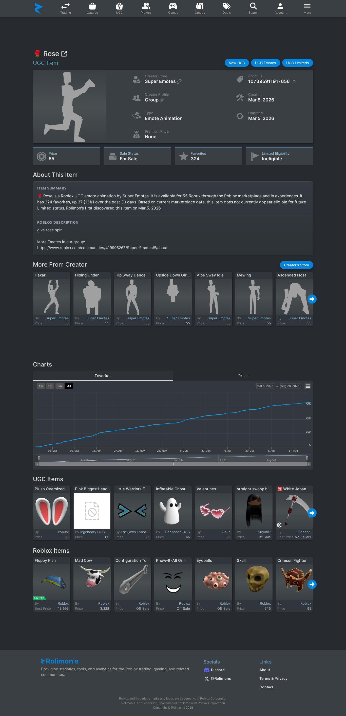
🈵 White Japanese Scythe (302, 488)
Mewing (244, 275)
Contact (266, 687)
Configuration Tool (133, 560)
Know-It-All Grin (171, 560)
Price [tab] (243, 375)
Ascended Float (291, 275)
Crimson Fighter (292, 560)
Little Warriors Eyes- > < (138, 488)
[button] (237, 63)
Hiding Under (87, 275)
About (264, 670)
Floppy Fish (45, 560)
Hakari (41, 275)
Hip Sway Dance (131, 275)
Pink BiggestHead (91, 488)
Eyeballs (204, 560)
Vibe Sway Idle (210, 275)
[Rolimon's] (39, 8)
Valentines (206, 488)
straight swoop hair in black (262, 488)
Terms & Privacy (273, 678)
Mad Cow (83, 560)
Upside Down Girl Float (177, 275)
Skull (241, 560)
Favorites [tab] (103, 375)
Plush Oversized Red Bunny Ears (64, 488)
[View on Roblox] (64, 53)
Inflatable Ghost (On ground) (182, 488)
